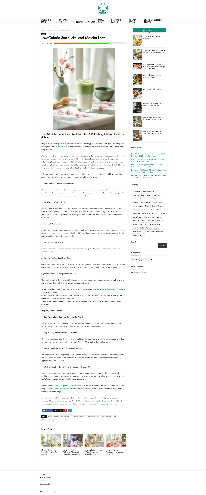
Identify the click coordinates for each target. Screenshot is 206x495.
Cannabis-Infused (63, 21)
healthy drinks (91, 417)
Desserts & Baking (116, 21)
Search (133, 242)
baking (148, 195)
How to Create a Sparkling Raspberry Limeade (114, 452)
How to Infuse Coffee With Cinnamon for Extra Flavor (152, 132)
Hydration (155, 213)
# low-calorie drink (53, 417)
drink (153, 206)
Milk (142, 220)
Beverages (90, 22)
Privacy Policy (44, 481)
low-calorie (45, 420)
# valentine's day (138, 195)
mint (148, 220)
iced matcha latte (60, 146)
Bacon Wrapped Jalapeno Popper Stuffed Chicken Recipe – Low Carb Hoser (154, 66)
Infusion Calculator (45, 477)
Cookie (161, 199)
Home (43, 30)
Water (141, 235)
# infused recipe (148, 191)
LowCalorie (54, 420)
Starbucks (69, 420)
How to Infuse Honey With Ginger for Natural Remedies (93, 452)
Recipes (79, 22)
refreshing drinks (138, 228)
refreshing (143, 224)
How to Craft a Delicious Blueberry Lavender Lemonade (71, 452)
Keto (153, 217)
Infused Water (137, 217)
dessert (148, 202)
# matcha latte (65, 417)
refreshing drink (154, 224)
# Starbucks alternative (78, 417)
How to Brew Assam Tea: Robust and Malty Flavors (152, 118)
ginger (160, 206)
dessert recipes (138, 206)
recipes (135, 224)
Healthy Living (132, 21)
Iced (98, 417)
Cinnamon (145, 199)
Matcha (62, 420)
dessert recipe (157, 202)
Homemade (146, 213)
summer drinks (137, 231)
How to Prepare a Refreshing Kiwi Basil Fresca (50, 452)
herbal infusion (156, 210)
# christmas (136, 191)
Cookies (135, 202)
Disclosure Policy (45, 484)
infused (163, 213)
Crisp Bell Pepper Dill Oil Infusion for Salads (152, 76)
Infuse (49, 30)
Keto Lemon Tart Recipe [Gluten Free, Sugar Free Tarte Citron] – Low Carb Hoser (148, 171)
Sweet (147, 231)
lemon (159, 217)
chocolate (136, 199)
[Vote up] (51, 43)
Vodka (135, 235)
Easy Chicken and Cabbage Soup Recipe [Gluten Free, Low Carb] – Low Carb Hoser (149, 155)
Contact (42, 474)
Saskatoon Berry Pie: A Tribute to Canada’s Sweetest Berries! (154, 51)
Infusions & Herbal (45, 21)
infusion (146, 217)
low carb (136, 220)
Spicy (148, 228)
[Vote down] (47, 43)
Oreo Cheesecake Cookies (152, 89)
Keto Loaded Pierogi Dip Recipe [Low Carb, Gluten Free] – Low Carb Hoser (146, 165)
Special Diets (101, 21)
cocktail (153, 199)
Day (141, 202)
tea (152, 231)
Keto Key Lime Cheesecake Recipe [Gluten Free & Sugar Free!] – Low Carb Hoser (149, 176)
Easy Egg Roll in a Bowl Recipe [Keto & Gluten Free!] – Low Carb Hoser (147, 160)
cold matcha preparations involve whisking (67, 385)
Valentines (159, 231)
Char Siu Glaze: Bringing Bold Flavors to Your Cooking (154, 104)
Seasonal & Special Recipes (153, 21)
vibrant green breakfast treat (111, 289)
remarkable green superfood (92, 401)
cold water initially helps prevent (57, 388)
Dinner (147, 206)
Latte (115, 417)
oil (153, 220)
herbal (146, 210)
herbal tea (136, 213)
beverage (157, 195)
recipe (159, 220)
